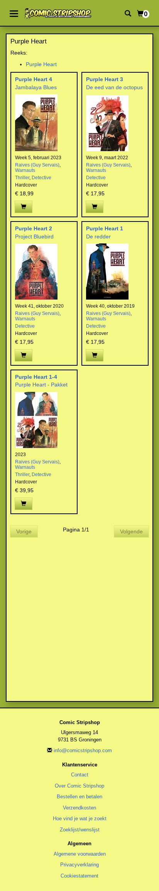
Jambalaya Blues (36, 87)
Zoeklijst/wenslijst (80, 830)
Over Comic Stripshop (79, 786)
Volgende (131, 531)
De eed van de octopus (114, 87)
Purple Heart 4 (33, 79)
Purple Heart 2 (33, 228)
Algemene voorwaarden (80, 854)
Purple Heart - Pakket (41, 384)
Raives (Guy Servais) (37, 165)
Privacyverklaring (79, 865)
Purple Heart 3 (104, 79)
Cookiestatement (79, 876)
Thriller (22, 177)
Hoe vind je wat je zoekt (80, 818)
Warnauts (25, 170)
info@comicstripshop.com (83, 750)
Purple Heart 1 (104, 228)
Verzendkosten (79, 808)
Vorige (24, 531)
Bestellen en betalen (79, 796)
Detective (41, 177)
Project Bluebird (34, 236)
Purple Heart (41, 64)
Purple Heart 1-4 (36, 377)
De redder (98, 236)
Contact (79, 775)
